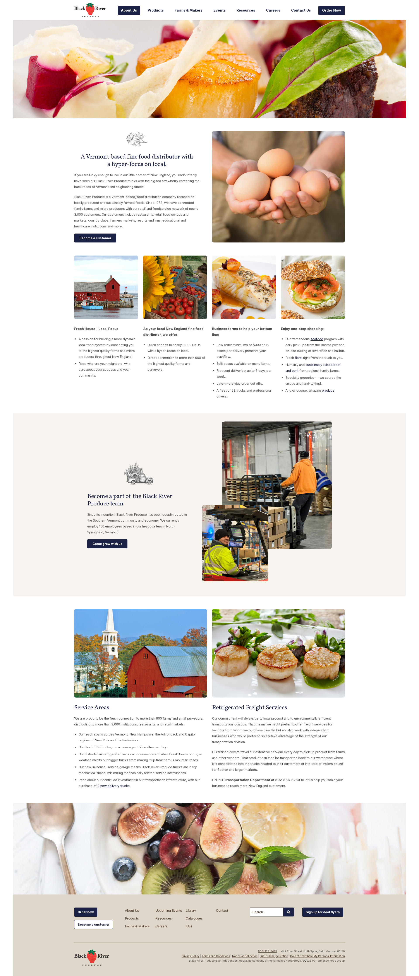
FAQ (189, 926)
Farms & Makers (189, 10)
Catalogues (194, 918)
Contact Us (301, 10)
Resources (246, 10)
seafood (317, 339)
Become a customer (95, 238)
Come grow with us (107, 544)
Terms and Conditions (216, 956)
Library (191, 910)
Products (156, 10)
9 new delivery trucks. (114, 786)
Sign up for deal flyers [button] (323, 912)
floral (298, 358)
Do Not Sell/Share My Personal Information (317, 956)
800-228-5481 (267, 951)
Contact (222, 910)
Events (219, 10)
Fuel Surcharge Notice (274, 956)
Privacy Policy (190, 956)
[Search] (288, 912)
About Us (129, 10)
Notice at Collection (245, 956)
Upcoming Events (168, 910)
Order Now (331, 10)
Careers (273, 10)
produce (328, 390)
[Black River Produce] (91, 10)
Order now (86, 912)
